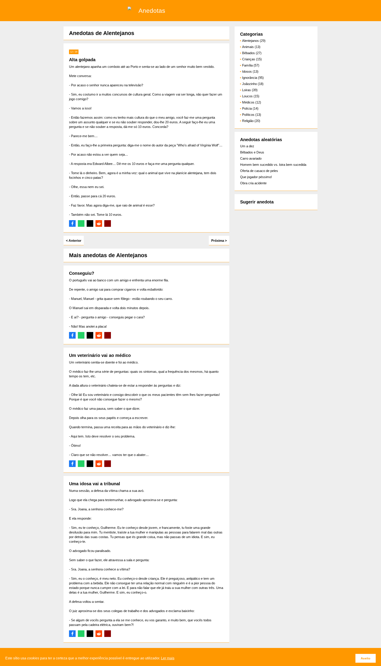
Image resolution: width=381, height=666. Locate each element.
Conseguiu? (81, 273)
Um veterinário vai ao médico (100, 355)
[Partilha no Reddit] (98, 223)
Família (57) (250, 65)
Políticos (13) (251, 114)
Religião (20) (251, 121)
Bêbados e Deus (252, 152)
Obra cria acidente (253, 183)
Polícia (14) (250, 108)
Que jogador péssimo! (256, 177)
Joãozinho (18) (252, 84)
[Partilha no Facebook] (72, 223)
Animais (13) (251, 47)
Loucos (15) (250, 96)
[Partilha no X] (90, 223)
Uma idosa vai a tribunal (94, 483)
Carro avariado (250, 158)
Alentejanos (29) (253, 40)
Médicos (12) (251, 102)
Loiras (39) (250, 90)
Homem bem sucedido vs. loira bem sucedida (273, 164)
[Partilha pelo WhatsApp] (81, 223)
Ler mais (167, 658)
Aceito (365, 658)
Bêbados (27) (251, 53)
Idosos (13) (250, 71)
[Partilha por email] (107, 223)
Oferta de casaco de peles (259, 171)
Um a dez (247, 146)
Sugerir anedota (257, 201)
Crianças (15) (252, 59)
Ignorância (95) (253, 77)
